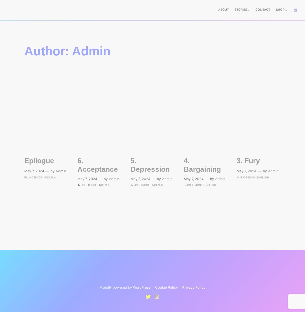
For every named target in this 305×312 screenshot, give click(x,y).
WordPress (142, 287)
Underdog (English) (42, 177)
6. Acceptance (97, 165)
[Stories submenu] (249, 10)
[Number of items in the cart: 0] (295, 10)
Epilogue (39, 161)
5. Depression (150, 165)
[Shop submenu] (286, 10)
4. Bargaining (202, 165)
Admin (61, 171)
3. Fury (248, 161)
